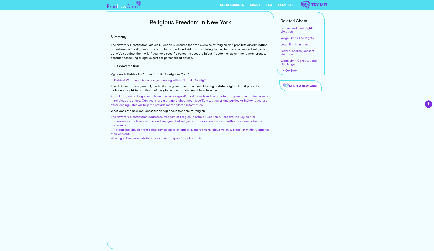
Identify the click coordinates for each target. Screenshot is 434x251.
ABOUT (255, 5)
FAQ (269, 5)
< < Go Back (289, 70)
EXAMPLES (285, 5)
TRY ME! (319, 5)
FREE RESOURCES (231, 5)
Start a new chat (303, 86)
